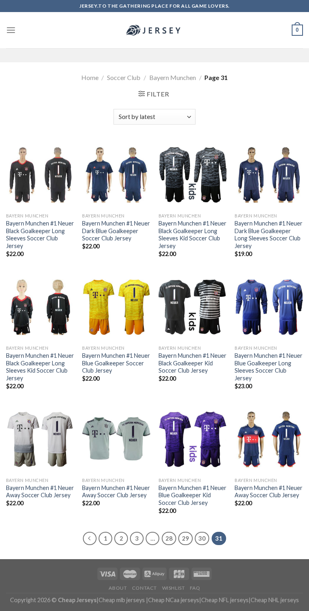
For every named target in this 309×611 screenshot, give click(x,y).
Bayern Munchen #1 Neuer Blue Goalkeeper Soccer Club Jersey (116, 363)
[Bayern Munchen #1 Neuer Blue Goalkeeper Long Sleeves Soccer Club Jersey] (269, 307)
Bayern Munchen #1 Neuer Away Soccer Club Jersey (40, 491)
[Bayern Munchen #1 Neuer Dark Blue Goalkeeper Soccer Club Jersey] (116, 175)
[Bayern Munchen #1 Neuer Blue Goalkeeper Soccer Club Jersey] (116, 307)
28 (169, 538)
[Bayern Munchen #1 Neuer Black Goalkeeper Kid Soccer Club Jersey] (193, 307)
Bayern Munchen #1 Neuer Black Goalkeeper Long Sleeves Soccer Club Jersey (40, 234)
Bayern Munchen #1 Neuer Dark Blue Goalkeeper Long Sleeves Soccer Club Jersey (269, 234)
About (118, 588)
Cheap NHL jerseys (275, 600)
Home (90, 77)
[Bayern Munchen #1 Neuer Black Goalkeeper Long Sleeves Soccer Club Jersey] (40, 175)
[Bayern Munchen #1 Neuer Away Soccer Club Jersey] (40, 439)
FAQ (195, 588)
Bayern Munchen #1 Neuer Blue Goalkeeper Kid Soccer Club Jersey (193, 495)
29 (185, 538)
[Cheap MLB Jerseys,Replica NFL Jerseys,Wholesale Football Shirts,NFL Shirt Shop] (154, 30)
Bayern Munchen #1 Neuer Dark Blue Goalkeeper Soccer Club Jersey (116, 231)
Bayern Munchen (172, 77)
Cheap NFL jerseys (225, 600)
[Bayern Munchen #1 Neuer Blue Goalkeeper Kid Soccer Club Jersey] (193, 439)
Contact (144, 588)
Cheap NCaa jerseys (173, 600)
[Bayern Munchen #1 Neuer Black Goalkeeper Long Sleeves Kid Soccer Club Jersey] (193, 175)
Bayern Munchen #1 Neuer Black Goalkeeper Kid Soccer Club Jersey (193, 363)
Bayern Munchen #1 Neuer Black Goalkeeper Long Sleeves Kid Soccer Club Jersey (193, 234)
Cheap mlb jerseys (122, 600)
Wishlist (173, 588)
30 (202, 538)
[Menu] (11, 30)
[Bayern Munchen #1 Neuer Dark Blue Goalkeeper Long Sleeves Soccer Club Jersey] (269, 175)
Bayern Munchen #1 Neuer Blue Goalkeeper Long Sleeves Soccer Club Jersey (269, 366)
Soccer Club (123, 77)
